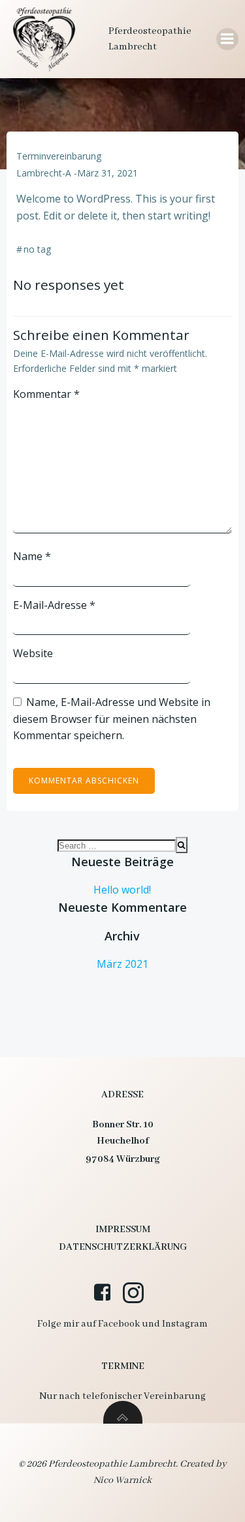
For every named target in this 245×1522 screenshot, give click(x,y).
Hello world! (122, 889)
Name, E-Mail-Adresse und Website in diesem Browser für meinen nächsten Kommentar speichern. (111, 718)
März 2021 (122, 964)
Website (33, 653)
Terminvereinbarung (58, 156)
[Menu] (227, 39)
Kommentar (46, 394)
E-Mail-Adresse (54, 605)
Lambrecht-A (43, 173)
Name (32, 556)
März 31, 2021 (107, 173)
